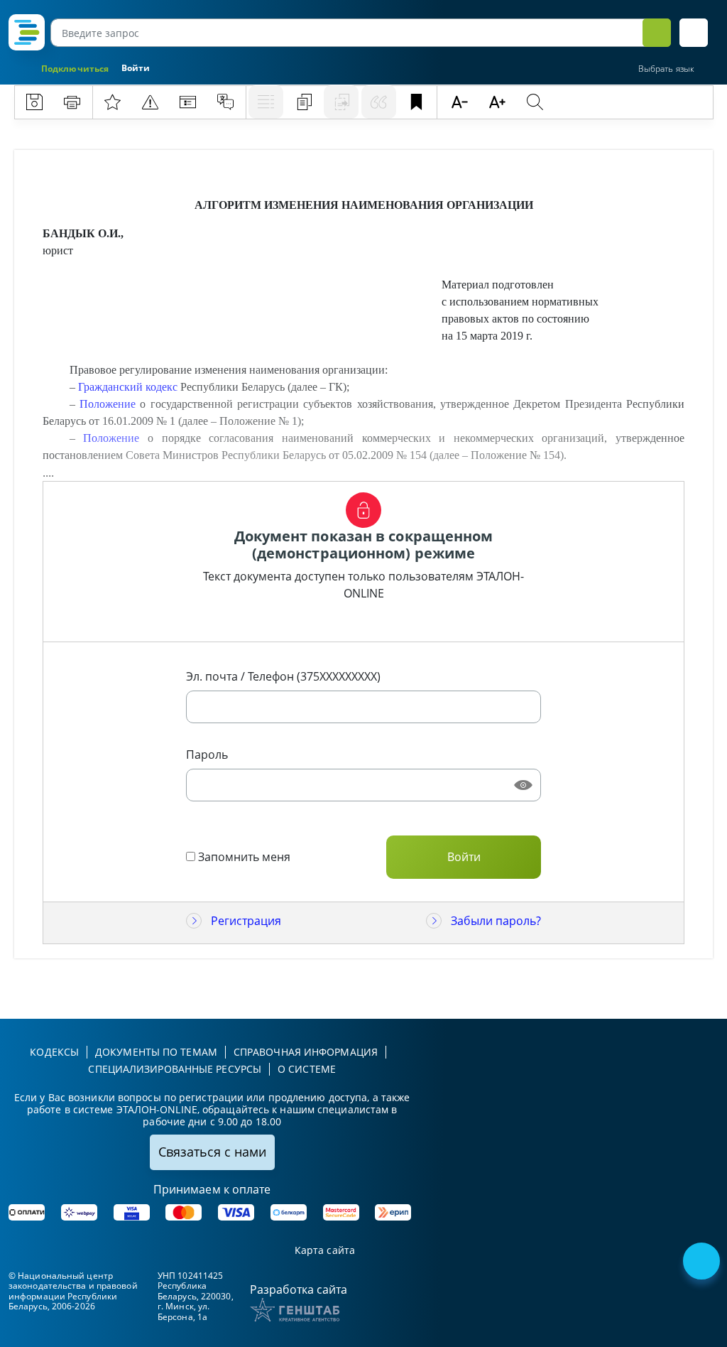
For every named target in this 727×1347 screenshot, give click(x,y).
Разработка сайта (298, 1289)
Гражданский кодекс (127, 387)
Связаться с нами (212, 1151)
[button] (693, 32)
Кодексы (54, 1052)
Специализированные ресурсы (174, 1069)
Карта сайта (325, 1251)
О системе (307, 1069)
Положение (108, 404)
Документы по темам (156, 1052)
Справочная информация (306, 1052)
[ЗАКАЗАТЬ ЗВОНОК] (702, 1262)
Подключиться (75, 69)
